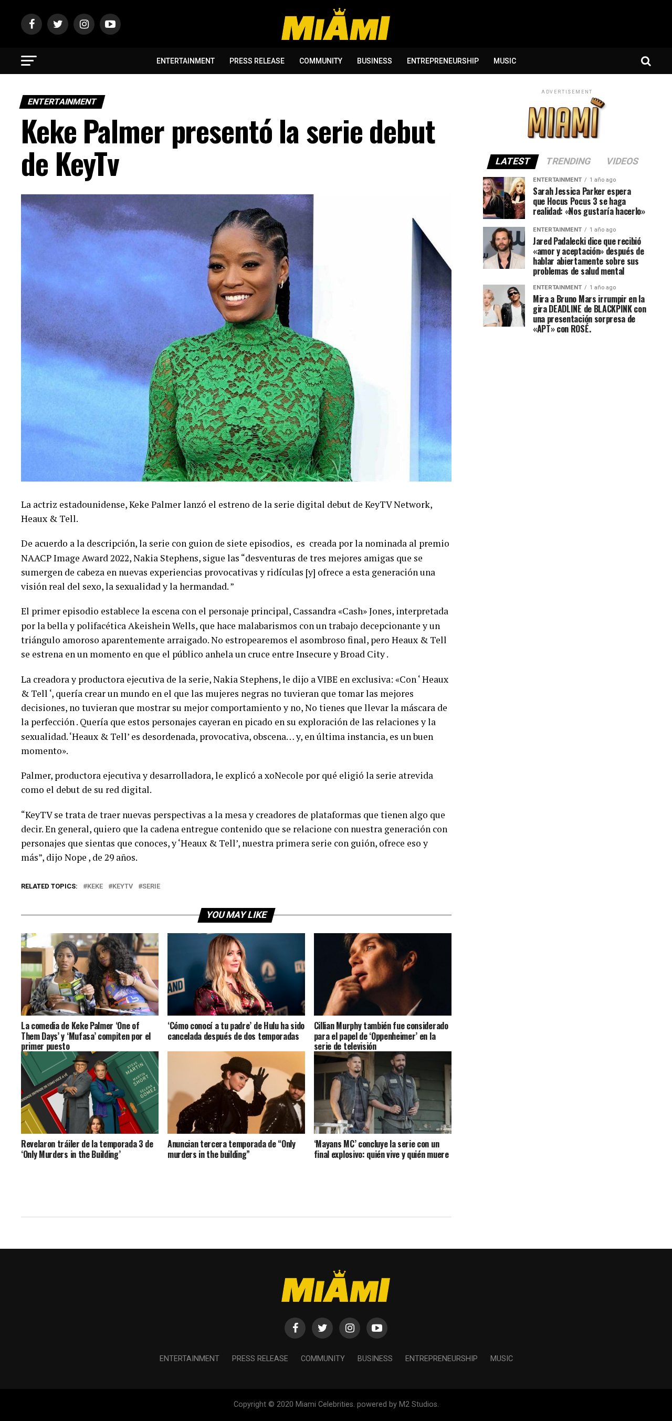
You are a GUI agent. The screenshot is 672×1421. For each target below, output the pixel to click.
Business (374, 61)
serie (151, 886)
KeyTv (122, 886)
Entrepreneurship (443, 61)
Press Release (257, 61)
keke (95, 886)
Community (320, 61)
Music (505, 61)
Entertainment (185, 61)
